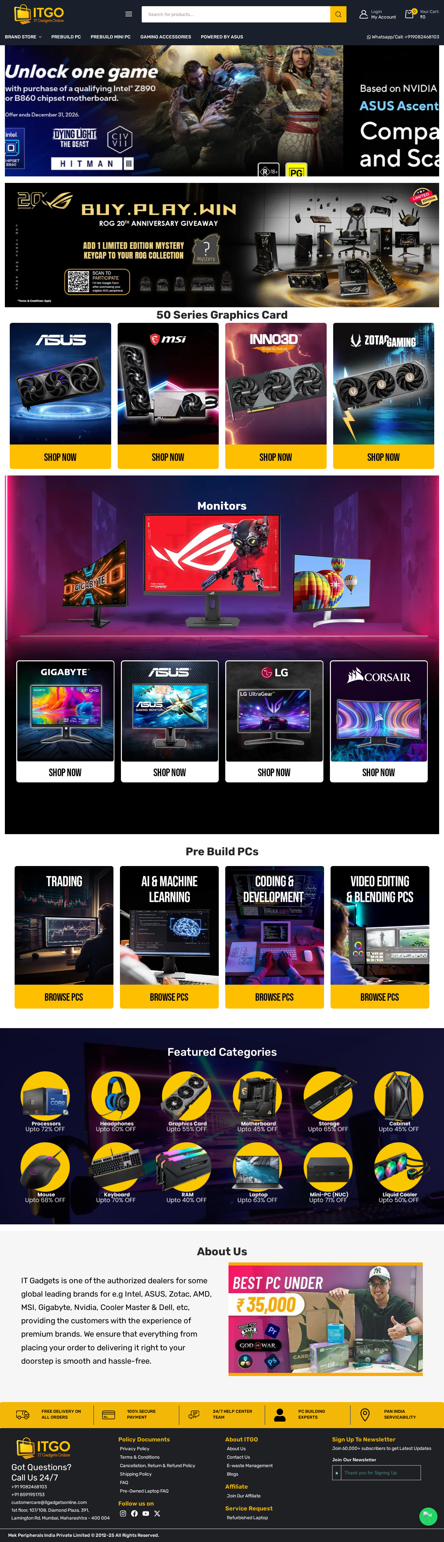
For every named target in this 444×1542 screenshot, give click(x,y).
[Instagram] (123, 1513)
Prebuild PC (66, 37)
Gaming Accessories (165, 37)
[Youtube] (145, 1513)
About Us (236, 1449)
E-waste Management (250, 1465)
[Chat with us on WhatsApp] (428, 1517)
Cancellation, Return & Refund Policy (157, 1465)
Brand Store (20, 37)
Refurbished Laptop (247, 1518)
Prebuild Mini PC (111, 37)
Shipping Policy (136, 1474)
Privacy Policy (135, 1449)
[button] (207, 171)
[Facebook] (134, 1513)
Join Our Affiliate (244, 1496)
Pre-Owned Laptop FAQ (144, 1491)
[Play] (326, 1319)
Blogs (232, 1474)
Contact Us (238, 1457)
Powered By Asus (222, 37)
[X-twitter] (157, 1513)
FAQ (124, 1482)
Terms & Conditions (140, 1457)
